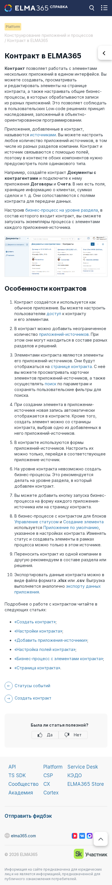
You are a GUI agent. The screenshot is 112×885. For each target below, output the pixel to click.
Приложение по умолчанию (71, 527)
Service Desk (82, 767)
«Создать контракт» (35, 621)
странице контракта (71, 366)
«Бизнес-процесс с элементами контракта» (58, 658)
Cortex (51, 793)
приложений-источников (64, 334)
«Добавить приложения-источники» (50, 640)
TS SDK (17, 775)
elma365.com (7, 836)
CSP (48, 775)
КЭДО (74, 775)
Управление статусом (36, 521)
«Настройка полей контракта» (45, 649)
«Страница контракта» (37, 667)
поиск (50, 383)
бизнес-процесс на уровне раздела (61, 210)
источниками (43, 134)
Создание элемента (83, 521)
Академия (20, 793)
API (12, 767)
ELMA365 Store (85, 784)
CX (46, 784)
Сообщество (23, 784)
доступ (54, 313)
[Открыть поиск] (91, 8)
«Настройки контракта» (38, 631)
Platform (53, 767)
